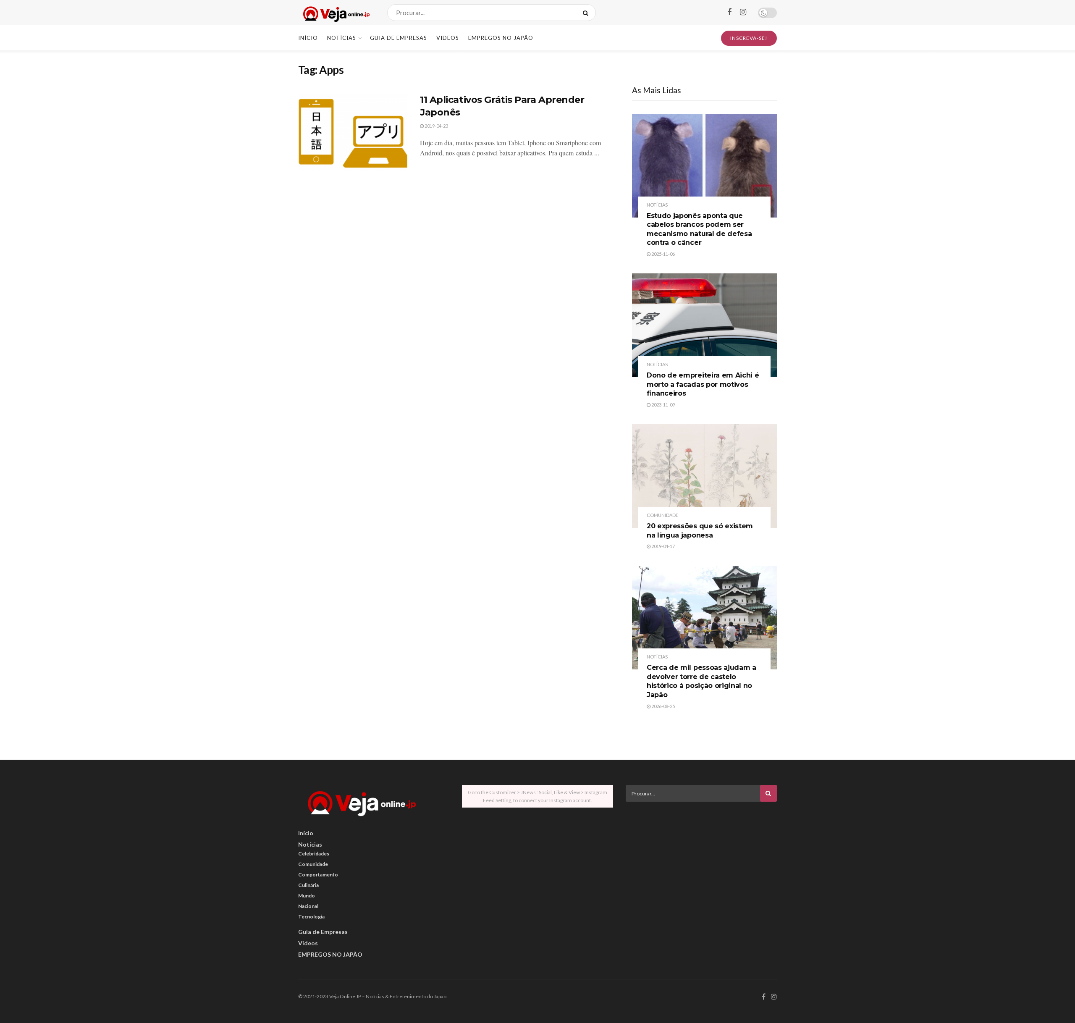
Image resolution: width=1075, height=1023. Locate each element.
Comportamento (318, 874)
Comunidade (662, 515)
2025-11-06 (662, 254)
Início (308, 37)
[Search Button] (587, 12)
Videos (447, 37)
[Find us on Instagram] (743, 12)
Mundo (306, 895)
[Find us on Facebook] (729, 12)
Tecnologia (311, 916)
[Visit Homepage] (335, 12)
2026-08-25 (662, 706)
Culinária (308, 885)
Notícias (341, 37)
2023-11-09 (662, 404)
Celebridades (313, 853)
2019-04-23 (436, 126)
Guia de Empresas (398, 37)
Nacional (308, 906)
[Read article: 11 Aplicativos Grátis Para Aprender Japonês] (352, 133)
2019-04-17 (662, 546)
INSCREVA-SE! (749, 38)
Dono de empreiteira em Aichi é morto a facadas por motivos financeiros (703, 384)
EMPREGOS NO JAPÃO (500, 37)
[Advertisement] (701, 866)
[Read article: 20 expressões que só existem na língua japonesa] (704, 476)
